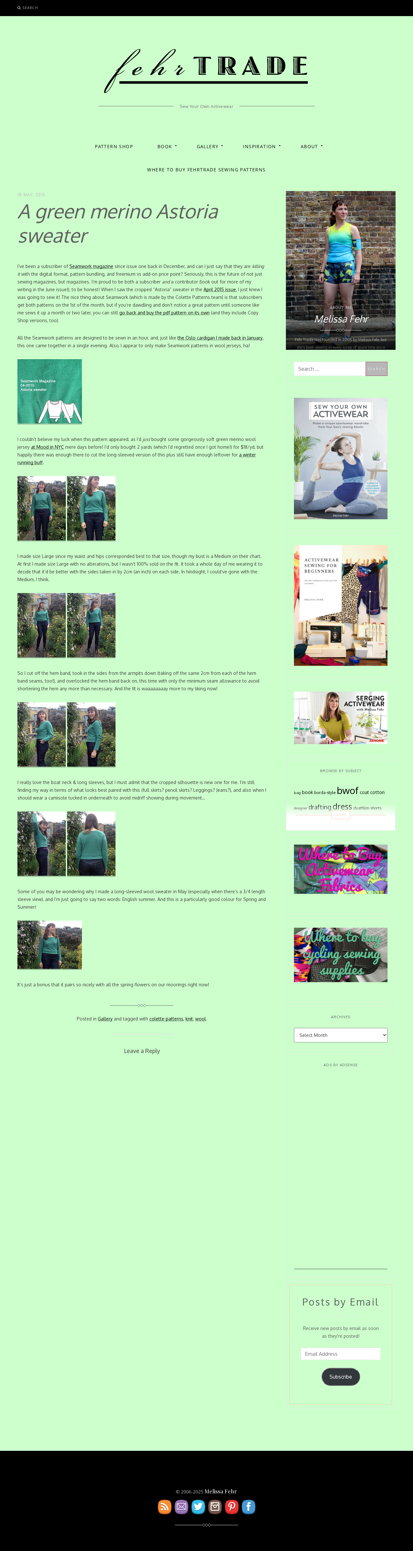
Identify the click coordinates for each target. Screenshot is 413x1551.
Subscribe (340, 1377)
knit (189, 1018)
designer (300, 808)
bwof (347, 790)
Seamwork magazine (91, 266)
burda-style (325, 792)
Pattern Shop (114, 146)
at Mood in (47, 447)
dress (342, 806)
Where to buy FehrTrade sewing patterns (206, 170)
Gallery (208, 146)
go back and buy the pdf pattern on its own (164, 312)
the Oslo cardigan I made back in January (220, 337)
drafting (319, 807)
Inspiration (259, 146)
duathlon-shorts (367, 807)
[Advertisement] (341, 1172)
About (309, 146)
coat (364, 792)
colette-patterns (166, 1018)
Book (164, 146)
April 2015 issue (220, 289)
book (307, 792)
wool (200, 1018)
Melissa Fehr (221, 1491)
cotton (377, 792)
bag (297, 792)
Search (30, 7)
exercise (310, 823)
